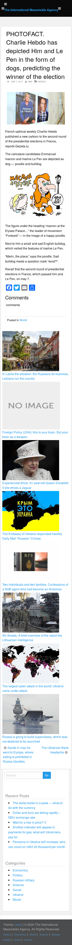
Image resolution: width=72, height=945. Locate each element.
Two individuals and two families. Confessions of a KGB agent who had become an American (35, 586)
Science (18, 885)
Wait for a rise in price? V (29, 822)
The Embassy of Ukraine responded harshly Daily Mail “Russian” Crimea (32, 536)
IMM (30, 81)
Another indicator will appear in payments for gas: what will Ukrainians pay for (34, 832)
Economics (20, 870)
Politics (18, 875)
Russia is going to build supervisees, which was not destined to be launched (34, 739)
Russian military (24, 880)
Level (18, 924)
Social (17, 890)
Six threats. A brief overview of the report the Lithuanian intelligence (32, 637)
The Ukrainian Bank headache (55, 749)
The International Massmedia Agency (31, 10)
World (42, 81)
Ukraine (18, 894)
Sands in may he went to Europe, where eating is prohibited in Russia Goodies (18, 754)
